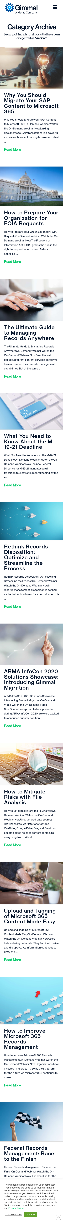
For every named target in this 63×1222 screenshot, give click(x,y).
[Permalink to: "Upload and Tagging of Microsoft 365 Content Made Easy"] (31, 883)
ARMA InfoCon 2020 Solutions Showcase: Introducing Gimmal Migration (31, 680)
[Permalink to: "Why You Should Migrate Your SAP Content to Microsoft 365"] (31, 68)
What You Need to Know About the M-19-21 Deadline (29, 442)
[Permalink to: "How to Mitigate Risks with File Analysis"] (31, 764)
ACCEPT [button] (30, 1215)
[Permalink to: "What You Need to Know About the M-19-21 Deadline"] (31, 411)
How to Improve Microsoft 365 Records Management (25, 1039)
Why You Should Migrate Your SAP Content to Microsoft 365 (31, 103)
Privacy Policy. (16, 1208)
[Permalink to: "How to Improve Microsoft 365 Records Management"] (31, 1000)
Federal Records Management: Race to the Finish (29, 1154)
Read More (12, 149)
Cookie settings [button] (13, 1214)
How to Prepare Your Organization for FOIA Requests (31, 218)
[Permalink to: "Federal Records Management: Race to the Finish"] (31, 1121)
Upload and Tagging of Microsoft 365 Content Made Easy (30, 916)
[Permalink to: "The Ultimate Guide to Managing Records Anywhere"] (31, 300)
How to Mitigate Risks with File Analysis (25, 797)
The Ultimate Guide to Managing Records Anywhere (29, 333)
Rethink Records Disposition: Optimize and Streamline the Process (26, 557)
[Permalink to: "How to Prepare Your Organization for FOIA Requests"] (31, 186)
